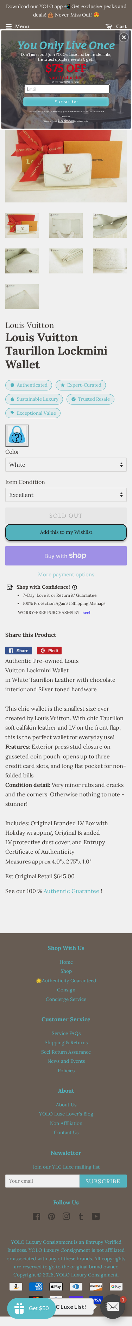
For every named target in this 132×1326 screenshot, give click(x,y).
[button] (124, 37)
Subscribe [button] (66, 101)
